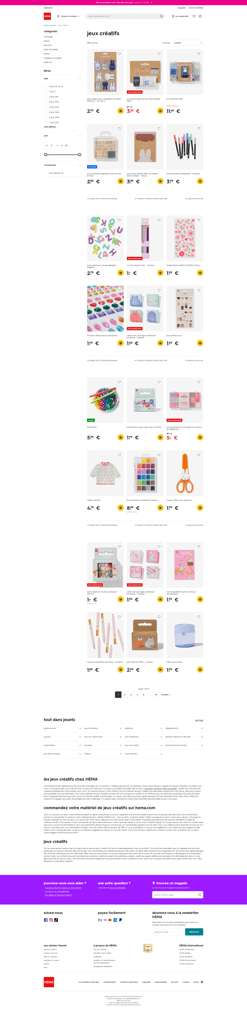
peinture (48, 45)
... (150, 694)
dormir (46, 964)
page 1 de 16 (143, 689)
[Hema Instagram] (51, 920)
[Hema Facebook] (46, 920)
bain (45, 967)
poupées (88, 745)
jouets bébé (49, 745)
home (46, 25)
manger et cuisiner (51, 960)
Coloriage (148, 788)
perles (47, 53)
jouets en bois (50, 728)
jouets (53, 25)
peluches (129, 728)
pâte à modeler (51, 49)
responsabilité (161, 982)
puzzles (47, 737)
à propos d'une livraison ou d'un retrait (63, 887)
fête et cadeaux (51, 957)
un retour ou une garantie (57, 891)
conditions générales (129, 982)
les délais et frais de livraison (58, 895)
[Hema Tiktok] (56, 920)
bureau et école (50, 953)
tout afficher (50, 126)
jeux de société (132, 745)
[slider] (45, 154)
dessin (47, 41)
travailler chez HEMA (102, 953)
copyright (146, 982)
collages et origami (53, 58)
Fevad (196, 982)
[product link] (105, 72)
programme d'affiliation (103, 966)
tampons (48, 62)
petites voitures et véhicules (178, 737)
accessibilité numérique (89, 982)
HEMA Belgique (186, 957)
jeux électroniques (52, 754)
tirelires (87, 754)
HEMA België (184, 953)
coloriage (48, 36)
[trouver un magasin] (199, 894)
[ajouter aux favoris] (119, 54)
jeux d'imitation (91, 728)
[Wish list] (194, 16)
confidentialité (109, 982)
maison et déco (50, 949)
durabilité (97, 957)
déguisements (172, 728)
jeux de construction (93, 737)
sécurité (174, 982)
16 (156, 694)
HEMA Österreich (186, 964)
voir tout (199, 720)
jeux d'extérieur (132, 737)
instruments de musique (176, 745)
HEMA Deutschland (187, 960)
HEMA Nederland (186, 949)
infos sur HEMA (100, 949)
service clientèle (117, 887)
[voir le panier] (200, 16)
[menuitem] (48, 8)
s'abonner (194, 932)
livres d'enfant (131, 754)
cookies (185, 982)
